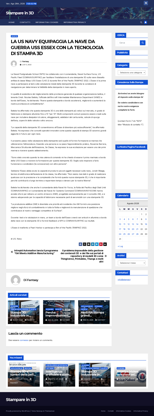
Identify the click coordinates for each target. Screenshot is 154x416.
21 (137, 229)
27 (133, 234)
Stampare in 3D (20, 13)
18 (124, 229)
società (14, 36)
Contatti (25, 22)
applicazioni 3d (87, 306)
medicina (28, 368)
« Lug (120, 246)
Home (11, 22)
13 (133, 224)
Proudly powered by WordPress (18, 411)
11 (124, 224)
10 (120, 224)
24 (120, 234)
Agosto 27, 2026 (20, 379)
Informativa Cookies (46, 22)
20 (133, 229)
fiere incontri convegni (19, 309)
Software (50, 368)
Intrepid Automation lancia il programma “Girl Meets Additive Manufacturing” (36, 252)
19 (129, 229)
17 (120, 229)
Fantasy (25, 61)
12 (129, 224)
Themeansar (49, 411)
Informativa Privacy (75, 22)
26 (129, 234)
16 (146, 224)
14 (137, 224)
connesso (24, 340)
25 (124, 234)
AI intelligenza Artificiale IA (56, 365)
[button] (141, 22)
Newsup (39, 411)
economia (14, 306)
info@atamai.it (124, 279)
